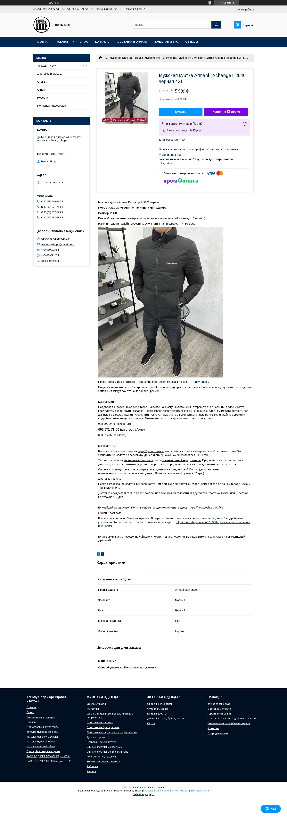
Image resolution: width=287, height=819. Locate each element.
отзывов (217, 536)
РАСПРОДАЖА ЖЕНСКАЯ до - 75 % (49, 761)
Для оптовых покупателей (42, 726)
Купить (180, 111)
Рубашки (92, 766)
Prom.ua (160, 787)
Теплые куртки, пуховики (102, 756)
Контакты (102, 41)
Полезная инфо (166, 41)
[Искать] (216, 25)
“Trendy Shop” (199, 381)
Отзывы (191, 41)
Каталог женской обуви (41, 746)
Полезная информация (52, 105)
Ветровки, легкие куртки (101, 741)
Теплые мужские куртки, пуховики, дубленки (163, 57)
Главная (43, 41)
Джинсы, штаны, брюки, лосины (166, 718)
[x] (102, 554)
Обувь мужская (96, 703)
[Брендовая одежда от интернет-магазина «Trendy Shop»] (41, 31)
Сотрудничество (218, 733)
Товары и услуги (47, 65)
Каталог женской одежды (42, 736)
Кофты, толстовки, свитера (103, 761)
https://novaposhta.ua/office (206, 507)
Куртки (151, 723)
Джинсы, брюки (96, 737)
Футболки (93, 708)
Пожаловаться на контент (157, 790)
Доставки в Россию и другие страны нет (232, 718)
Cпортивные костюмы (100, 722)
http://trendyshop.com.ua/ (55, 238)
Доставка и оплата (132, 41)
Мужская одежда (121, 57)
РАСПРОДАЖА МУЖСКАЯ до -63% (48, 756)
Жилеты (91, 771)
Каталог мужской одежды (42, 731)
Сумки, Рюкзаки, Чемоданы (43, 751)
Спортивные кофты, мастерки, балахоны (112, 732)
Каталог (62, 41)
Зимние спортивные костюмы (104, 746)
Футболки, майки (157, 708)
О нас (83, 41)
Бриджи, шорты (156, 713)
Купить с (219, 111)
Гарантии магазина (219, 713)
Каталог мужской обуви (41, 741)
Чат (273, 808)
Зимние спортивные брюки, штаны (107, 751)
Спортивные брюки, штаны (103, 727)
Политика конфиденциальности (191, 790)
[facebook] (98, 554)
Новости (42, 97)
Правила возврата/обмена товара (229, 723)
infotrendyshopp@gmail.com (57, 244)
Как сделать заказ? (220, 703)
